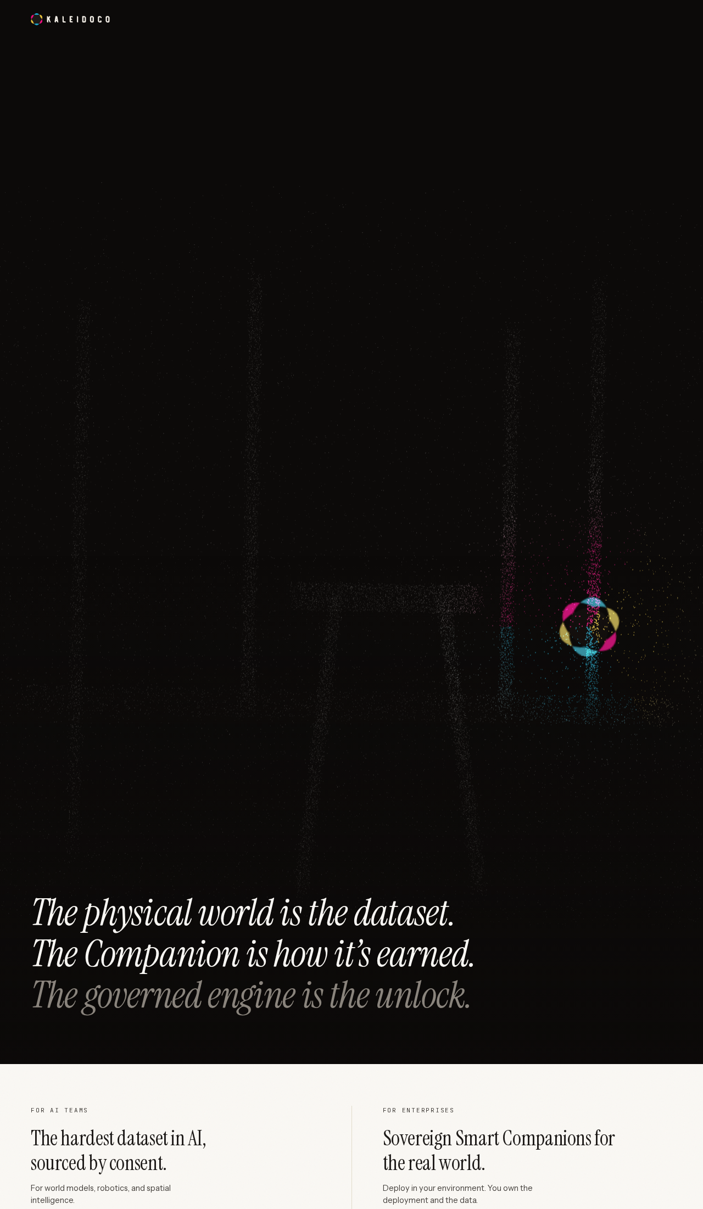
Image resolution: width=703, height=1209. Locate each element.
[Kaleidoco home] (70, 19)
